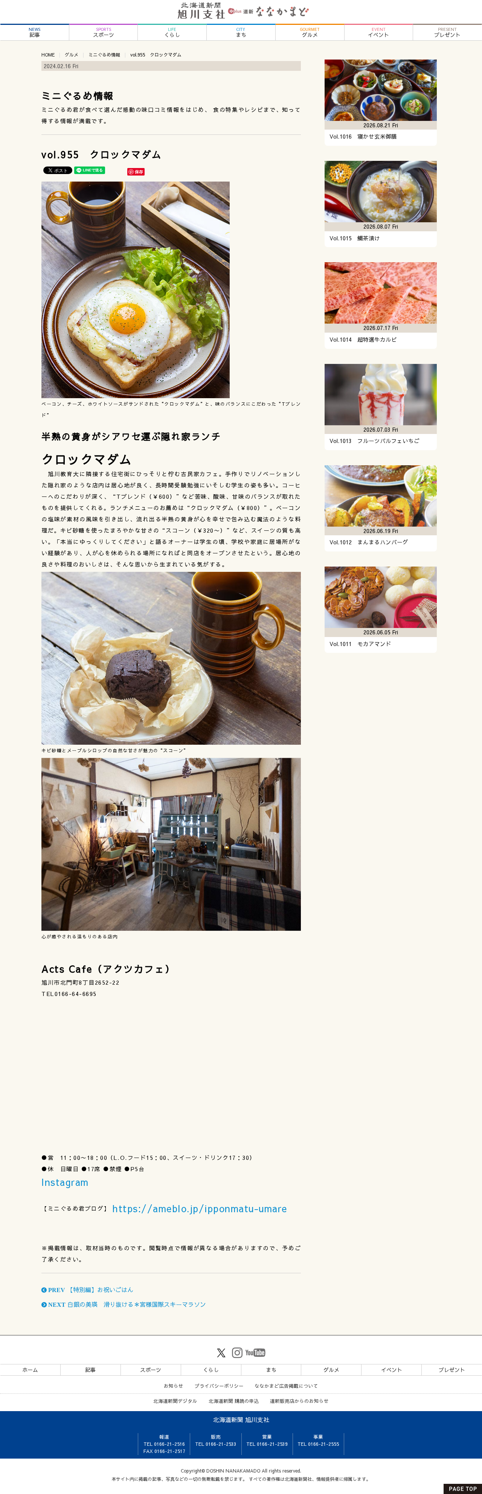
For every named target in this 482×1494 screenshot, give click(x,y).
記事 (34, 32)
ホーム (30, 1369)
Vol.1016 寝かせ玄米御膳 (363, 136)
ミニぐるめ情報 (104, 55)
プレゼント (447, 32)
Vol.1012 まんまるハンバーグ (368, 542)
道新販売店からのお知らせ (299, 1401)
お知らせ (173, 1385)
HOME (48, 55)
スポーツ (103, 32)
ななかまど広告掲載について (286, 1385)
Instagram (65, 1181)
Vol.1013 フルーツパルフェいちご (374, 441)
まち (241, 32)
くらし (172, 32)
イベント (378, 32)
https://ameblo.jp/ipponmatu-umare (199, 1208)
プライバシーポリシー (219, 1385)
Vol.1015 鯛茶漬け (354, 238)
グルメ (310, 32)
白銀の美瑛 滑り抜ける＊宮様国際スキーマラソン (126, 1304)
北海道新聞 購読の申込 (234, 1401)
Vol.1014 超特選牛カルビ (363, 339)
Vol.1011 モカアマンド (360, 644)
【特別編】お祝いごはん (90, 1289)
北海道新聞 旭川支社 (241, 1419)
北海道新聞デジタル (175, 1401)
